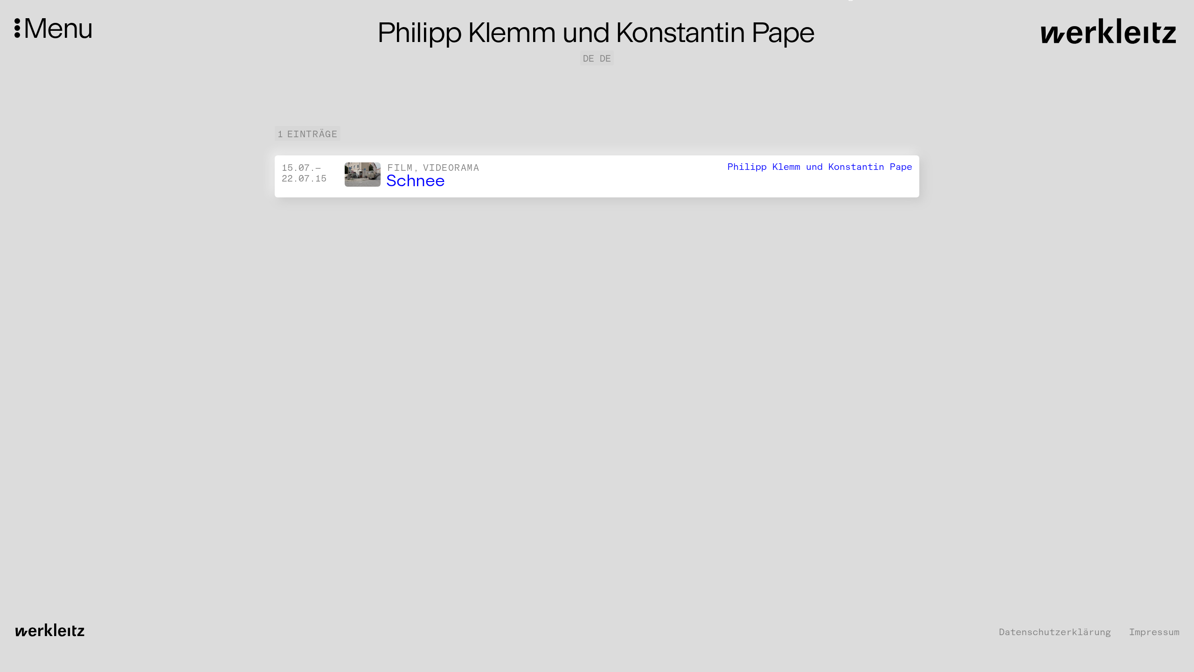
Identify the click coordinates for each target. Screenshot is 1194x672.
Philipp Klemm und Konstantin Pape (820, 166)
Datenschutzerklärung (1055, 632)
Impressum (1154, 632)
